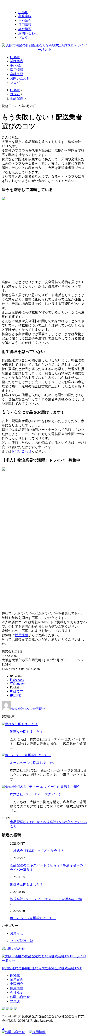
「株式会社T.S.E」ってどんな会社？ (37, 850)
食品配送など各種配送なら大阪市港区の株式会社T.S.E (42, 968)
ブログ (23, 37)
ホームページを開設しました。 (33, 762)
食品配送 (16, 98)
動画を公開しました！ (26, 731)
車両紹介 (24, 20)
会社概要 (24, 29)
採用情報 (24, 24)
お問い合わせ (28, 33)
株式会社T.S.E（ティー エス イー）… (37, 794)
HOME (23, 12)
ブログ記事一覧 (21, 941)
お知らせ (16, 933)
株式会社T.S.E (21, 709)
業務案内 (24, 16)
